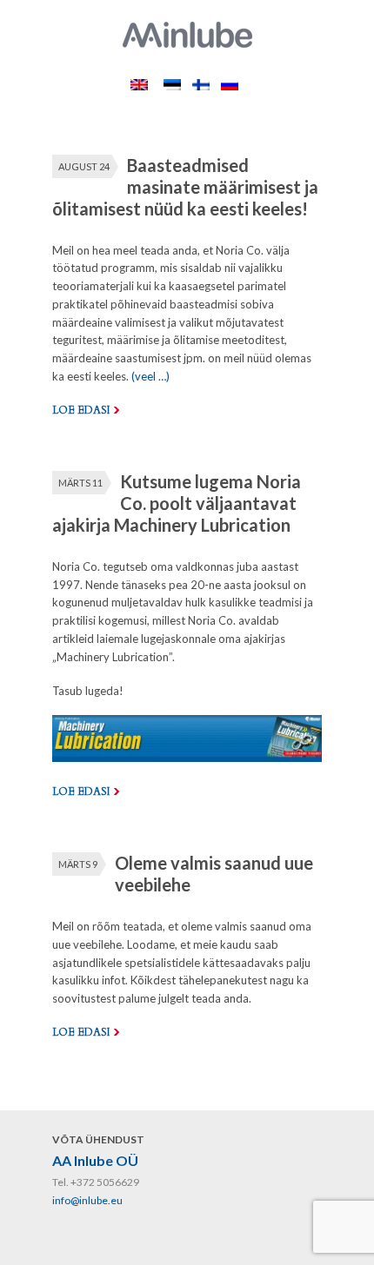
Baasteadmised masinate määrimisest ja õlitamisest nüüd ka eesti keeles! (185, 187)
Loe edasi (81, 410)
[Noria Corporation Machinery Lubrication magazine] (187, 758)
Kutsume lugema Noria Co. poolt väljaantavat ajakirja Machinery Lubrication (176, 503)
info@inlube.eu (87, 1200)
